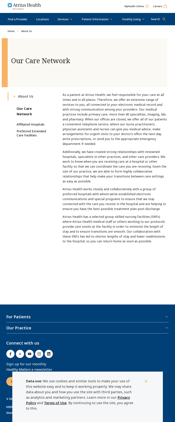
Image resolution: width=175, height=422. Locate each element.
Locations (42, 19)
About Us (26, 31)
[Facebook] (10, 354)
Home (11, 31)
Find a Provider (18, 19)
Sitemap (11, 413)
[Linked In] (49, 354)
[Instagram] (39, 354)
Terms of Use (55, 403)
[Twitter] (20, 354)
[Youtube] (29, 354)
